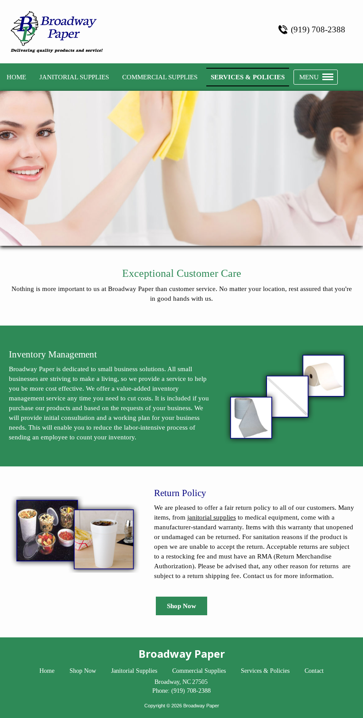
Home (46, 671)
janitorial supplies (211, 517)
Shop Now (181, 605)
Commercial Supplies (199, 671)
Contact (314, 671)
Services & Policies (265, 671)
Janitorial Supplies (134, 671)
